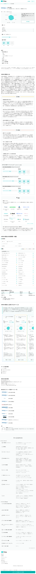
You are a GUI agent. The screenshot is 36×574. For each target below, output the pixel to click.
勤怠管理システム (11, 8)
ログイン (33, 1)
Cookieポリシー (3, 558)
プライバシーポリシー (4, 557)
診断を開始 (27, 21)
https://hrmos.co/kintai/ (6, 369)
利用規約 (2, 555)
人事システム (18, 8)
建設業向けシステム (24, 8)
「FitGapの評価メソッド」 (8, 68)
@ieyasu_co (4, 371)
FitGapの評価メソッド (4, 561)
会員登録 (29, 1)
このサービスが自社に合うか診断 (18, 572)
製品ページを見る (8, 359)
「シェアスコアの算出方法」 (24, 68)
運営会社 (2, 554)
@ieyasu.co (4, 372)
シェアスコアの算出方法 (4, 563)
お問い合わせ (3, 560)
